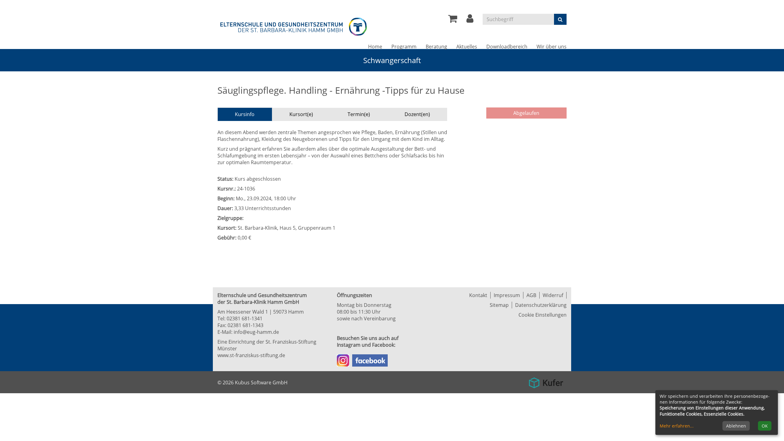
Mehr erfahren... (677, 426)
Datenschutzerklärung (541, 305)
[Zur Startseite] (294, 25)
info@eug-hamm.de (256, 332)
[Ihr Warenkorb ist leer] (452, 20)
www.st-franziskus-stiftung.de (251, 355)
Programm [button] (404, 46)
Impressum (507, 295)
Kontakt (478, 295)
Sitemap (499, 305)
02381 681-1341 (244, 318)
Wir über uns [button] (552, 46)
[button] (469, 20)
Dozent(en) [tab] (417, 114)
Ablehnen (736, 426)
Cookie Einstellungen (542, 314)
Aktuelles (466, 46)
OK (765, 426)
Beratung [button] (436, 46)
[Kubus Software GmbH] (546, 380)
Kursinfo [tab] (244, 114)
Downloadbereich (506, 46)
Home (375, 46)
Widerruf (553, 295)
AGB (531, 295)
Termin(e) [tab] (359, 114)
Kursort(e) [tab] (301, 114)
